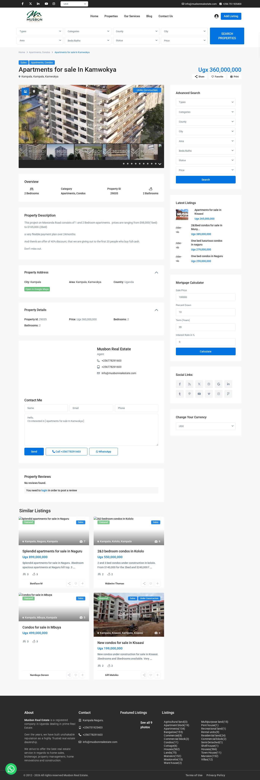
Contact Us (166, 16)
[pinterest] (189, 394)
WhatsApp (104, 451)
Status (119, 40)
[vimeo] (209, 394)
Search (206, 179)
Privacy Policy (216, 775)
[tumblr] (180, 394)
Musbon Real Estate (114, 349)
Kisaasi (116, 632)
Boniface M (36, 583)
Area (22, 40)
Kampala (27, 76)
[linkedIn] (38, 4)
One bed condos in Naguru (207, 256)
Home (94, 16)
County (119, 31)
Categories (73, 31)
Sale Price (181, 290)
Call (68, 451)
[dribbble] (209, 384)
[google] (219, 384)
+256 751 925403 (232, 3)
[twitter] (30, 4)
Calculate (205, 351)
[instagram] (54, 4)
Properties (111, 16)
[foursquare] (228, 394)
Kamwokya (51, 76)
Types (23, 31)
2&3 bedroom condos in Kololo (120, 551)
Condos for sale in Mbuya (41, 627)
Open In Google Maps (37, 289)
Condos (46, 52)
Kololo (116, 541)
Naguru (41, 541)
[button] (11, 769)
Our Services (132, 16)
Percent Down (183, 305)
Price (167, 40)
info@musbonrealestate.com (201, 3)
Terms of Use (194, 775)
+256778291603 (111, 360)
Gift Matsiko (111, 675)
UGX (66, 3)
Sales (24, 62)
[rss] (189, 384)
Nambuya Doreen (39, 675)
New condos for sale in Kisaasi (120, 643)
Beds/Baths (74, 40)
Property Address (36, 272)
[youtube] (46, 4)
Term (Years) (183, 320)
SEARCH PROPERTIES (227, 36)
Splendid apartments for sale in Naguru (52, 551)
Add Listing (231, 16)
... (74, 567)
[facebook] (22, 4)
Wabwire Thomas (114, 583)
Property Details (35, 310)
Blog (149, 16)
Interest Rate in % (185, 335)
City (166, 31)
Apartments (35, 52)
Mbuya (41, 617)
